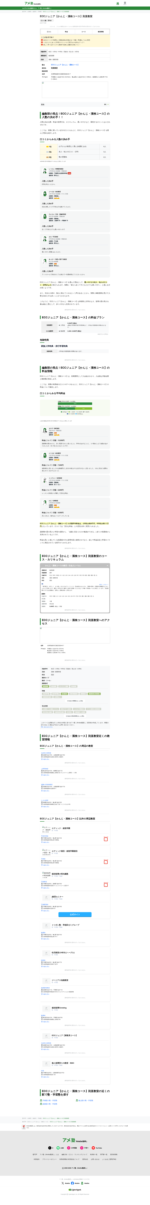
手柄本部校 (44, 836)
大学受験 (74, 1148)
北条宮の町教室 (46, 753)
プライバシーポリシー (49, 1159)
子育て (86, 1148)
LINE (62, 1148)
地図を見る (46, 759)
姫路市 (34, 11)
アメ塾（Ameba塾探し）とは (49, 1154)
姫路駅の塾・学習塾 (50, 1104)
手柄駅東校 (44, 904)
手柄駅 (40, 11)
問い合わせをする (47, 727)
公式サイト (75, 914)
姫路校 (43, 960)
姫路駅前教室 (45, 988)
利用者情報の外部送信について (69, 1159)
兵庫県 (29, 11)
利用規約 (36, 1159)
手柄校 (43, 859)
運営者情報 (113, 1154)
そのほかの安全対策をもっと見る (75, 716)
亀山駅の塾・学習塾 (85, 1100)
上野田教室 (44, 769)
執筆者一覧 (93, 1154)
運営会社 (85, 1159)
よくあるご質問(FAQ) (109, 1159)
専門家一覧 (103, 1154)
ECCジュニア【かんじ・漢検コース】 (65, 64)
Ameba (67, 1183)
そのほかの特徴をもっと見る (75, 701)
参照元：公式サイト (103, 584)
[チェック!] (106, 839)
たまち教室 (44, 800)
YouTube (99, 1148)
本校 (42, 1071)
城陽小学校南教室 (47, 784)
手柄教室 (44, 882)
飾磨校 (43, 932)
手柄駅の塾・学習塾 (50, 1100)
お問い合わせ (95, 1159)
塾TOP (24, 11)
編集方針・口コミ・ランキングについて (74, 1154)
